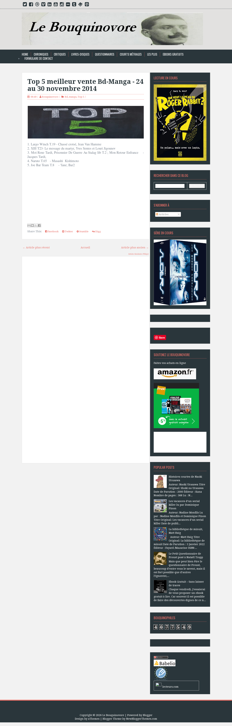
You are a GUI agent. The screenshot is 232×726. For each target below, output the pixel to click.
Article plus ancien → (135, 247)
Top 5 (81, 96)
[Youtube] (56, 5)
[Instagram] (62, 5)
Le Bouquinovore (113, 715)
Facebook (53, 231)
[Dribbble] (37, 5)
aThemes (94, 718)
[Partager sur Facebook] (39, 225)
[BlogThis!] (32, 225)
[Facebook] (31, 5)
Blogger (147, 715)
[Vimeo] (43, 5)
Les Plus (152, 54)
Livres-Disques (80, 54)
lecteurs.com (170, 686)
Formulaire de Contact (38, 58)
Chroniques (41, 54)
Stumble (83, 231)
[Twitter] (25, 5)
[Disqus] (85, 310)
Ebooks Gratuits (173, 54)
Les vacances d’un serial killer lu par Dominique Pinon (184, 505)
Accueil (85, 247)
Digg (98, 231)
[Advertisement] (86, 507)
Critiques (60, 54)
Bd (66, 96)
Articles (163, 214)
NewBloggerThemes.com (141, 718)
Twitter (68, 231)
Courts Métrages (131, 54)
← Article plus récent (36, 247)
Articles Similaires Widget (138, 254)
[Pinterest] (87, 5)
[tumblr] (74, 5)
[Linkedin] (49, 5)
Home (25, 54)
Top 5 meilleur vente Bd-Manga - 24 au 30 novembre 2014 (85, 85)
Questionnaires (104, 54)
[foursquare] (80, 5)
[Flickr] (68, 5)
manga (72, 96)
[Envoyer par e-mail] (29, 225)
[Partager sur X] (36, 225)
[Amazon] (175, 373)
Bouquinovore (50, 96)
